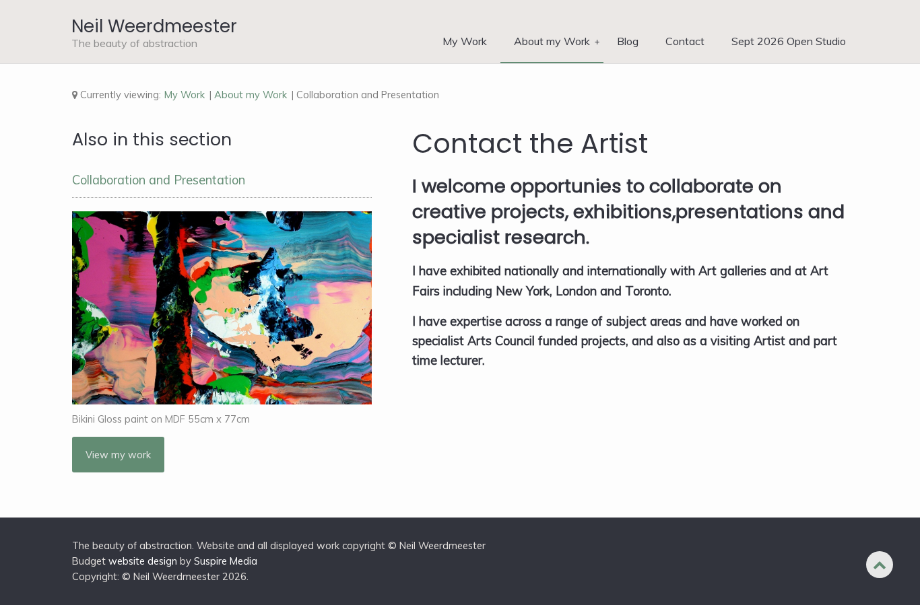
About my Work (552, 41)
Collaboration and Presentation (158, 180)
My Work (464, 41)
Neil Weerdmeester (154, 26)
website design (142, 561)
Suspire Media (225, 561)
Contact (684, 41)
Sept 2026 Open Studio (788, 41)
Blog (627, 41)
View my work (118, 454)
